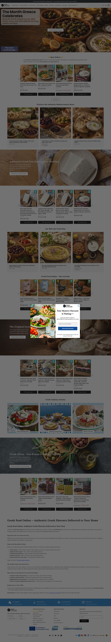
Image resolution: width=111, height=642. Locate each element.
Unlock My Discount (67, 328)
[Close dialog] (79, 306)
